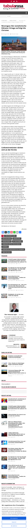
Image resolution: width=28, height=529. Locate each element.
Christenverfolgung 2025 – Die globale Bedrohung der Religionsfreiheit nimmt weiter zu (17, 372)
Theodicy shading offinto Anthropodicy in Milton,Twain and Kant (13, 501)
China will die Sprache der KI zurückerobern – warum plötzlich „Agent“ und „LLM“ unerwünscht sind (16, 467)
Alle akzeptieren (14, 518)
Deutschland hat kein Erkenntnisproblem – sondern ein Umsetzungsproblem (16, 277)
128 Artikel (21, 314)
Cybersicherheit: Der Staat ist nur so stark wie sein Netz (17, 415)
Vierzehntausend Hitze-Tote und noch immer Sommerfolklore (16, 442)
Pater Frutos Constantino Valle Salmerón (13, 249)
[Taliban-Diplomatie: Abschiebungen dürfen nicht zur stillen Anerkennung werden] (4, 434)
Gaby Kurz (19, 297)
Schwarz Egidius (20, 271)
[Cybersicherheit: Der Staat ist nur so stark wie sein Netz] (4, 416)
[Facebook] (11, 1)
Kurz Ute (18, 263)
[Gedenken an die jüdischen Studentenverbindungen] (4, 357)
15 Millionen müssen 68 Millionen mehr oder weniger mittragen (13, 488)
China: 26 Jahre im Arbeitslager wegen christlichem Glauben (16, 363)
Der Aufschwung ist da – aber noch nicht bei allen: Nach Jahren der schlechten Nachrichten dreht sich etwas (17, 286)
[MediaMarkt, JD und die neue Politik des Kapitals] (4, 296)
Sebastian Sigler (14, 34)
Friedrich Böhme (20, 290)
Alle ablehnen (14, 526)
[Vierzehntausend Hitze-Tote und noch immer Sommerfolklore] (4, 443)
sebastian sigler (7, 252)
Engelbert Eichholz (20, 280)
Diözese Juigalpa (7, 241)
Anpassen (14, 522)
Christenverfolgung (10, 236)
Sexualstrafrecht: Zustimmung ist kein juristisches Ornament (17, 399)
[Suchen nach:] (14, 16)
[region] (14, 516)
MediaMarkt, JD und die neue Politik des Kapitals (15, 295)
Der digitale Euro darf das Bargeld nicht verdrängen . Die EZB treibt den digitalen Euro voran (17, 269)
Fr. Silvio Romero (17, 241)
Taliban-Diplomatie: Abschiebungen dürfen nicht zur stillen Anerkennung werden (16, 434)
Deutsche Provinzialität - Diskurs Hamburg (11, 487)
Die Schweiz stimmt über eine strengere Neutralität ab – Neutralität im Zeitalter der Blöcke (17, 450)
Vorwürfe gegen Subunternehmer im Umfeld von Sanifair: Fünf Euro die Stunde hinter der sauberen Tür (17, 261)
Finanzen (4, 256)
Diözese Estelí (16, 238)
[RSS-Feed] (17, 1)
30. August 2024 (6, 34)
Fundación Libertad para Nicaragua (11, 244)
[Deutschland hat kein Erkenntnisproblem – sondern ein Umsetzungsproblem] (4, 278)
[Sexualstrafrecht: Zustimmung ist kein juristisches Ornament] (4, 400)
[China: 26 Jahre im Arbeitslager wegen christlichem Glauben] (4, 365)
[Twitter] (14, 1)
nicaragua (5, 246)
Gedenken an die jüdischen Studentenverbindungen (15, 356)
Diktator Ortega (7, 238)
